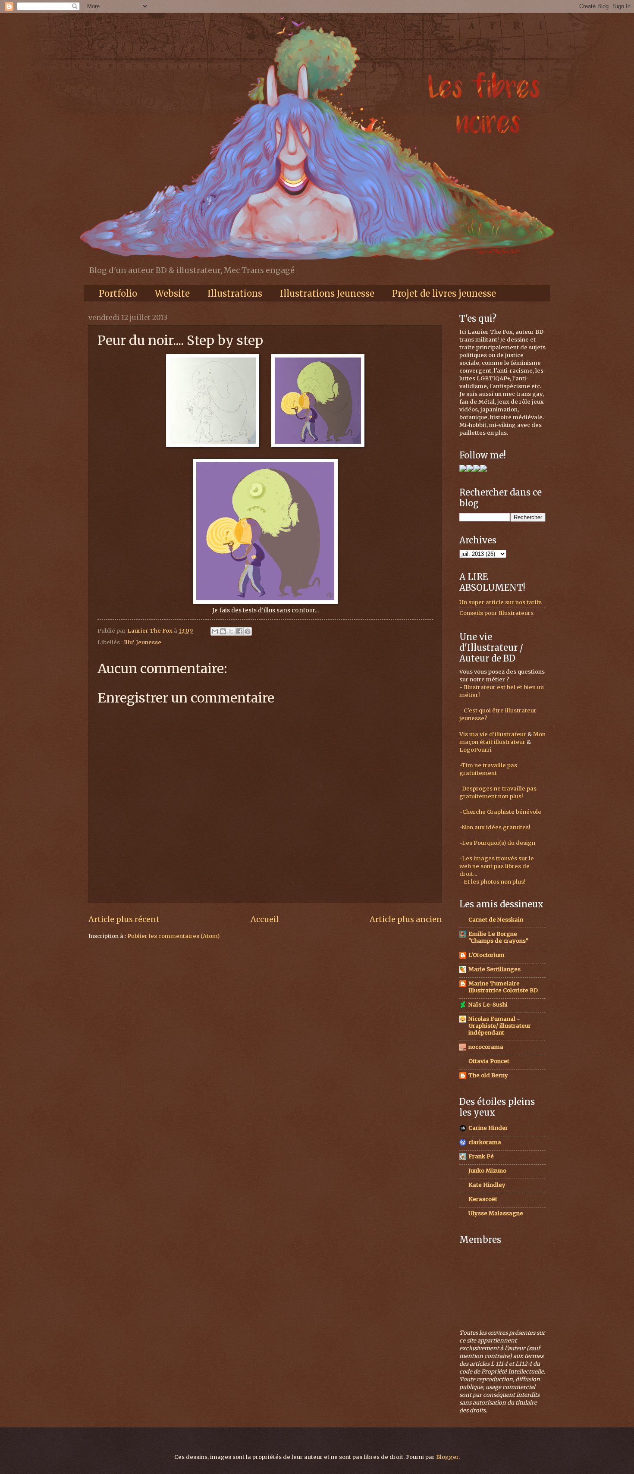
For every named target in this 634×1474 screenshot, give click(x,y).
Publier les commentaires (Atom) (173, 936)
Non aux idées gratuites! (496, 827)
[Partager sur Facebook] (239, 631)
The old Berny (488, 1075)
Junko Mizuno (487, 1170)
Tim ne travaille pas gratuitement (488, 769)
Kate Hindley (486, 1185)
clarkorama (484, 1142)
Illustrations (234, 293)
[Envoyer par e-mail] (214, 631)
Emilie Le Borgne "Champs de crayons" (498, 937)
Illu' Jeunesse (142, 642)
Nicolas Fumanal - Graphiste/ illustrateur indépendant (499, 1025)
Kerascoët (482, 1199)
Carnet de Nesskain (495, 919)
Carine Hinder (488, 1128)
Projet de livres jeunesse (444, 293)
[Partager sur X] (231, 631)
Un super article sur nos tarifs (500, 602)
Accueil (265, 919)
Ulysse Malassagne (495, 1213)
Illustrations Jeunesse (327, 293)
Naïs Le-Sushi (488, 1004)
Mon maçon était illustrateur (502, 738)
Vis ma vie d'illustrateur (492, 734)
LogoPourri (475, 749)
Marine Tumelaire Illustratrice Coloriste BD (503, 987)
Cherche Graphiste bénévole (501, 811)
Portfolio (118, 293)
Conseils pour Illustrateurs (496, 613)
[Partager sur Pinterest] (247, 631)
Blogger (447, 1457)
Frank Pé (481, 1156)
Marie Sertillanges (494, 969)
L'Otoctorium (486, 955)
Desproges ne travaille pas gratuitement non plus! (498, 792)
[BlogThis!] (223, 631)
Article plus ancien (406, 919)
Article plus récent (124, 919)
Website (172, 293)
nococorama (485, 1047)
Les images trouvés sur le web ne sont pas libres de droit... (496, 866)
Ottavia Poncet (488, 1061)
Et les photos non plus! (494, 881)
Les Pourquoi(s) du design (498, 843)
